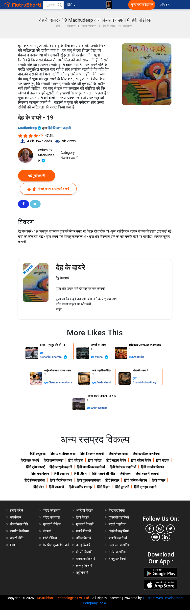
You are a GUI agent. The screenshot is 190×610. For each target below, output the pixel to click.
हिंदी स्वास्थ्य (61, 474)
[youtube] (155, 537)
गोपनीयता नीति (19, 524)
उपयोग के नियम (19, 531)
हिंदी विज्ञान (103, 487)
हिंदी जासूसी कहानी (60, 467)
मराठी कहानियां (117, 524)
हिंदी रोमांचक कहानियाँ (123, 467)
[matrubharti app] (109, 4)
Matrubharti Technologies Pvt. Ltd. (64, 598)
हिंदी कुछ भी (122, 487)
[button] (60, 5)
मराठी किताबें (83, 531)
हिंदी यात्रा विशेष (116, 460)
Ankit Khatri (103, 382)
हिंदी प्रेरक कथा (118, 454)
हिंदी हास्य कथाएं (53, 460)
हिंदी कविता (94, 460)
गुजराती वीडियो (52, 524)
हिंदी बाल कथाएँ (30, 460)
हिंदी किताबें (82, 517)
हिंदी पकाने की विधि (103, 474)
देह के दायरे (70, 267)
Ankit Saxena (99, 408)
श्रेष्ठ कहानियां (51, 510)
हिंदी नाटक (162, 460)
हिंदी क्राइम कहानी (145, 487)
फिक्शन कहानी (69, 158)
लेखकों (47, 531)
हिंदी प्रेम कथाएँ (35, 467)
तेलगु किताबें (83, 545)
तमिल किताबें (83, 538)
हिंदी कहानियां (117, 510)
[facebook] (149, 528)
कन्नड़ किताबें (84, 566)
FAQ (13, 545)
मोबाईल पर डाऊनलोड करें (53, 189)
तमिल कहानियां (117, 552)
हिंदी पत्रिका (75, 460)
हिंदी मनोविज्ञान (40, 474)
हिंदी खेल (38, 487)
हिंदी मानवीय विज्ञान (152, 467)
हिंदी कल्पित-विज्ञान (135, 480)
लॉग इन (165, 4)
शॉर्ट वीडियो (50, 538)
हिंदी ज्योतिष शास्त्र (80, 487)
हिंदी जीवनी (80, 474)
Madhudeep (28, 128)
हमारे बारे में (16, 510)
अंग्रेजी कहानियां (119, 531)
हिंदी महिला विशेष (141, 460)
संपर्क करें (15, 517)
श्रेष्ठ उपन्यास (51, 517)
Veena (99, 357)
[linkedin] (166, 537)
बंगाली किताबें (84, 552)
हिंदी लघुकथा (38, 454)
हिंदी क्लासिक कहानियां (146, 454)
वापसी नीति (17, 538)
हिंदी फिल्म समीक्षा (34, 480)
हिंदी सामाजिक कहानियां (91, 467)
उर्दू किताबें (82, 572)
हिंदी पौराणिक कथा (61, 480)
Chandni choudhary (60, 382)
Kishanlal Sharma (51, 357)
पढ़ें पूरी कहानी (36, 176)
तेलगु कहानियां (117, 559)
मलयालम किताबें (85, 559)
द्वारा (41, 353)
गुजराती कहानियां (119, 517)
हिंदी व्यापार (158, 480)
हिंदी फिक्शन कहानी (59, 128)
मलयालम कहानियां (119, 545)
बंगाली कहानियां (118, 538)
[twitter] (170, 528)
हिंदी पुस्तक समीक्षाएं (88, 480)
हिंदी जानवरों (56, 487)
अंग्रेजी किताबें (84, 510)
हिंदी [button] (69, 5)
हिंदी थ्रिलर (112, 480)
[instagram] (160, 528)
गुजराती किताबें (85, 524)
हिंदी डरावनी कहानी (147, 474)
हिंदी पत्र (125, 474)
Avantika (138, 357)
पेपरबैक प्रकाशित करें (56, 545)
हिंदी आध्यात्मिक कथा (62, 454)
